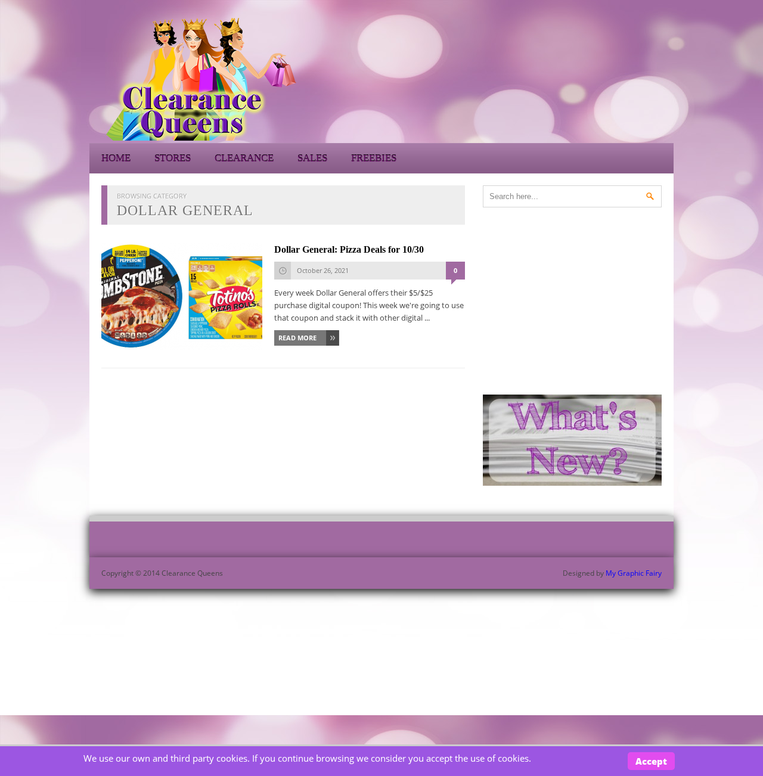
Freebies (373, 158)
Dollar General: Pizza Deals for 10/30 (349, 249)
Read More (297, 337)
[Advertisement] (566, 77)
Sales (312, 158)
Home (116, 158)
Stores (172, 158)
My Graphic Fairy (634, 573)
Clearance (244, 158)
